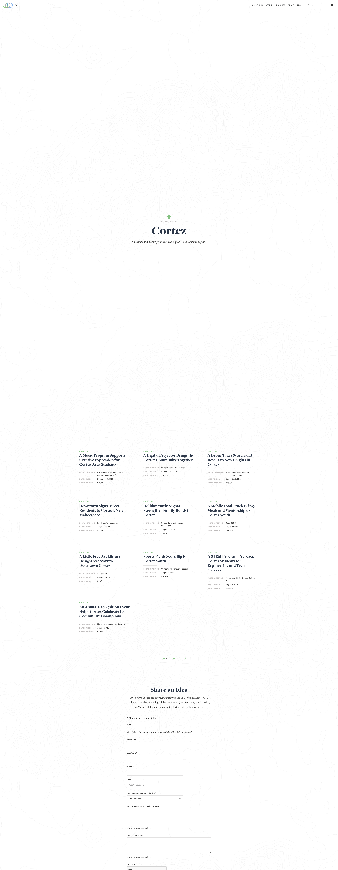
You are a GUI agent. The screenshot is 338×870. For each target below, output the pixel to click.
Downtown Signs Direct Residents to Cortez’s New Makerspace (101, 510)
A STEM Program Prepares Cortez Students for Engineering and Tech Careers (231, 563)
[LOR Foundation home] (10, 5)
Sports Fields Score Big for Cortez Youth (165, 558)
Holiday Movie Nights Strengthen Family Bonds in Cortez (167, 510)
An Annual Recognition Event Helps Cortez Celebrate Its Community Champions (104, 611)
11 (174, 658)
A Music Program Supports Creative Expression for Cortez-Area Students (102, 460)
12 (177, 658)
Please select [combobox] (135, 798)
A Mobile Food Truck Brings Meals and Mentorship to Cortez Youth (231, 510)
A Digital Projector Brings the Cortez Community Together (168, 457)
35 (184, 658)
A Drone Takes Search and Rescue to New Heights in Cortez (230, 460)
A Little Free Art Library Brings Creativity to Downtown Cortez (100, 561)
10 (170, 658)
